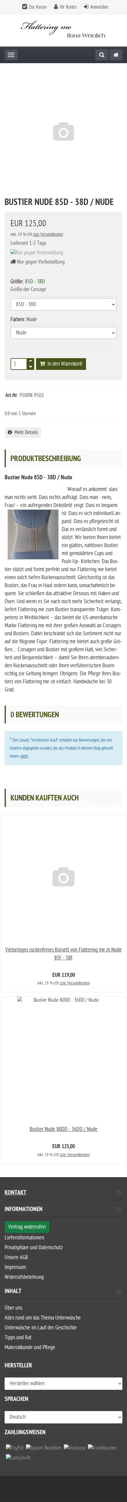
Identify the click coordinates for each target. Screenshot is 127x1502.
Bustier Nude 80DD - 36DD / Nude (63, 1129)
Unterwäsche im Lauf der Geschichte (41, 1327)
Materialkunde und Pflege (30, 1347)
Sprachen (16, 1400)
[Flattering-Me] (115, 54)
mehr (24, 756)
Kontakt (15, 1193)
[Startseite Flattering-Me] (63, 30)
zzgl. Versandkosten (48, 234)
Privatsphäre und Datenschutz (34, 1247)
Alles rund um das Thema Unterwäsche (43, 1318)
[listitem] (15, 1449)
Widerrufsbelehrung (24, 1277)
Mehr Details (25, 432)
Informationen (24, 1210)
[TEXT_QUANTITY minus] (30, 366)
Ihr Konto (68, 7)
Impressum (15, 1267)
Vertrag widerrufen (27, 1227)
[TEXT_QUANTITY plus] (30, 362)
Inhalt (13, 1292)
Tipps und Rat (18, 1337)
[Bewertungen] (17, 405)
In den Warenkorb (63, 364)
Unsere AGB (16, 1257)
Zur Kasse (38, 7)
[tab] (63, 1212)
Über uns (13, 1308)
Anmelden (99, 7)
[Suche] (101, 54)
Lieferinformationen (24, 1237)
